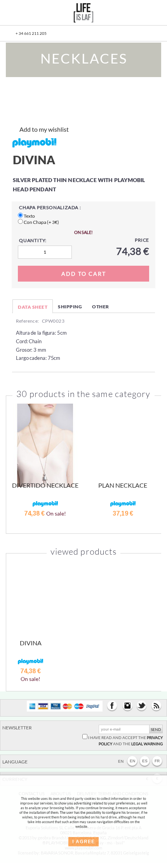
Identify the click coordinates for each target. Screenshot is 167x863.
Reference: (27, 321)
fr (157, 761)
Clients (137, 14)
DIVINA (31, 642)
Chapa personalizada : (50, 207)
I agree (83, 841)
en (132, 761)
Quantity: (33, 240)
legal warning (147, 743)
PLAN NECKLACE (122, 485)
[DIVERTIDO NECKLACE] (45, 445)
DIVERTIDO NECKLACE (45, 485)
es (145, 761)
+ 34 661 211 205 (31, 33)
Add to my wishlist (44, 129)
